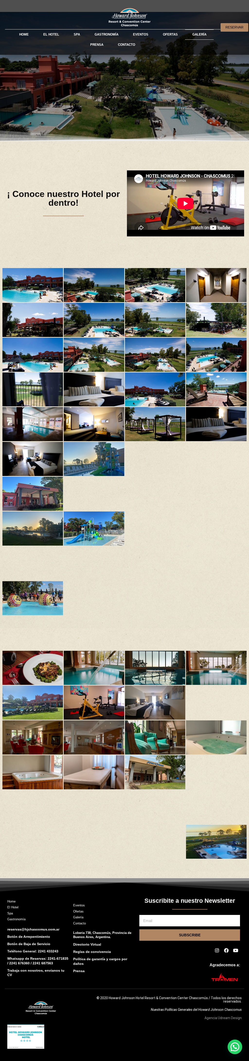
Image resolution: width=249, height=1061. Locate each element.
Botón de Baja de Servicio (28, 944)
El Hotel (51, 34)
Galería (199, 34)
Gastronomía (106, 34)
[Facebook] (226, 950)
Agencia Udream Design (223, 1018)
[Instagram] (217, 950)
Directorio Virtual (87, 944)
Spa (77, 34)
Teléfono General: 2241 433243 (32, 951)
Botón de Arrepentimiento (28, 937)
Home (24, 34)
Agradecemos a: (225, 965)
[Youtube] (235, 950)
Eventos (140, 34)
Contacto (126, 45)
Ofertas (170, 34)
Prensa (96, 45)
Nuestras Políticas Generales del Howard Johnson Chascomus (196, 1010)
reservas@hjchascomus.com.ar (33, 929)
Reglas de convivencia (92, 952)
